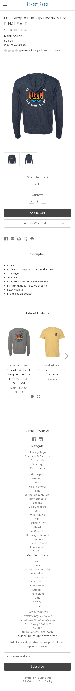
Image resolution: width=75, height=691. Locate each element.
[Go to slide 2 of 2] (38, 396)
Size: (37, 177)
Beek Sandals (37, 498)
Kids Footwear (37, 486)
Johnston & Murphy (37, 494)
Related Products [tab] (37, 313)
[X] (26, 238)
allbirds (37, 527)
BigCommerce (43, 677)
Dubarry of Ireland (37, 535)
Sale (37, 490)
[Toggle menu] (5, 5)
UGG (37, 510)
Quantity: (37, 194)
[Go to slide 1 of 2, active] (32, 396)
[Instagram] (41, 439)
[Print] (19, 238)
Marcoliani (37, 573)
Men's (37, 482)
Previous (5, 356)
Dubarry (37, 589)
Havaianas (37, 581)
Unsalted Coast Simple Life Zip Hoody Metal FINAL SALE (18, 376)
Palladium (37, 593)
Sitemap (37, 464)
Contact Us (37, 460)
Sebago (37, 502)
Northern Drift (37, 523)
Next (66, 356)
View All (37, 601)
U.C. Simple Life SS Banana (52, 372)
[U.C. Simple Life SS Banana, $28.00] (52, 342)
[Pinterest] (32, 238)
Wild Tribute (37, 515)
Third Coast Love (37, 531)
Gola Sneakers (38, 506)
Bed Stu (37, 551)
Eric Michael (37, 547)
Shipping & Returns (37, 456)
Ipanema (37, 539)
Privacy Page (38, 452)
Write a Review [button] (52, 50)
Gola (37, 597)
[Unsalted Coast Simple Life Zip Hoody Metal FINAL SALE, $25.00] (19, 342)
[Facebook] (6, 238)
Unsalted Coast (37, 543)
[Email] (12, 238)
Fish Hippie (37, 474)
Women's (37, 478)
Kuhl (37, 519)
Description (37, 254)
